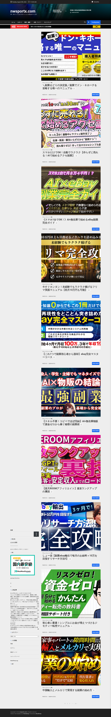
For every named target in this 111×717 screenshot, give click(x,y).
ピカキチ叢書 (13, 542)
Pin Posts (12, 623)
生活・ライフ (37, 22)
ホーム (13, 22)
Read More (96, 94)
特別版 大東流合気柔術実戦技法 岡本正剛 (80, 10)
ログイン (12, 648)
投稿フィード (13, 652)
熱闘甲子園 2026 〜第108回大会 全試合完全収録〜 (23, 606)
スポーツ (19, 22)
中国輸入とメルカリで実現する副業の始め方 (67, 690)
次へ (76, 703)
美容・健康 (27, 22)
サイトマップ (47, 22)
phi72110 (44, 94)
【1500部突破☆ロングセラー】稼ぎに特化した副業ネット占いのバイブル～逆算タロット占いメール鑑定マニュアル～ (24, 620)
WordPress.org (14, 660)
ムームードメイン (15, 578)
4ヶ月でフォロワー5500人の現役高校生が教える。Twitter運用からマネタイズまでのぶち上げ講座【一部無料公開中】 (24, 627)
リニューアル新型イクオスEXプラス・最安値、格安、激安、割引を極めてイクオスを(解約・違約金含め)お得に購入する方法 (24, 596)
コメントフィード (15, 656)
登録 (11, 643)
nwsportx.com (22, 11)
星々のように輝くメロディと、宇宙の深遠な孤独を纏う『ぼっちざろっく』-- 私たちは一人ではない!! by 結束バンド (24, 601)
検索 (11, 530)
